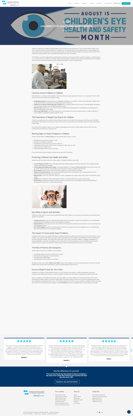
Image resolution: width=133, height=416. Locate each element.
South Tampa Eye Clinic (61, 403)
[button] (131, 350)
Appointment (77, 396)
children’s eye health (54, 263)
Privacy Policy (37, 413)
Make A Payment (97, 398)
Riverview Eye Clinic (60, 400)
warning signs (50, 136)
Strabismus (60, 104)
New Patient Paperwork (98, 395)
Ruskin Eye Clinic (60, 401)
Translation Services (52, 413)
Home (75, 395)
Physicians (77, 398)
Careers (76, 401)
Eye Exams (77, 403)
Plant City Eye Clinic (60, 398)
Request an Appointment (67, 382)
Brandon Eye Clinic (60, 395)
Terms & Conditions (28, 413)
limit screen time (81, 167)
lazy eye (61, 101)
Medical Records (97, 400)
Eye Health (66, 22)
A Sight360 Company (54, 412)
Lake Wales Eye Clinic (61, 396)
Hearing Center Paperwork (99, 396)
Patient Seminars (97, 401)
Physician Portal (78, 400)
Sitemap (44, 413)
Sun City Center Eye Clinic (62, 405)
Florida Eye (65, 282)
